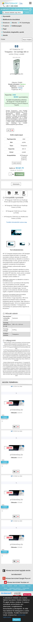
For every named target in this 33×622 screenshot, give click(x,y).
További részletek (16, 163)
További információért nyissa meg (16, 222)
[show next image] (28, 232)
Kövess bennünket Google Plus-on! (18, 578)
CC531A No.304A (17, 386)
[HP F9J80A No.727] (16, 67)
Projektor (6, 26)
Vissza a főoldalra (27, 39)
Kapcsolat (9, 585)
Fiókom (3, 585)
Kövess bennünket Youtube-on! (18, 582)
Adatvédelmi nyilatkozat (15, 588)
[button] (29, 244)
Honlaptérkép (22, 585)
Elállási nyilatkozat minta (19, 589)
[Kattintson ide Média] (9, 193)
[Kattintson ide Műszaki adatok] (23, 193)
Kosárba (20, 174)
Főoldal (3, 39)
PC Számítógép (25, 23)
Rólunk (5, 588)
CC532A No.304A (17, 476)
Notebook (6, 23)
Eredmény (27, 12)
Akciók (15, 585)
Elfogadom (17, 620)
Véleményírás (16, 184)
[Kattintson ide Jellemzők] (16, 193)
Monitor (14, 23)
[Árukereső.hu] (6, 593)
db (13, 174)
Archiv (29, 585)
